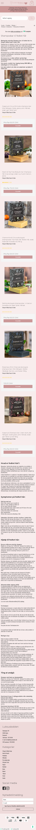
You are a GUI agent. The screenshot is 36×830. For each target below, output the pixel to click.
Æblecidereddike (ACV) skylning (16, 601)
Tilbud (4, 774)
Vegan (3, 765)
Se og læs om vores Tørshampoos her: (10, 625)
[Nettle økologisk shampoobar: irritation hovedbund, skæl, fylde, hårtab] (18, 284)
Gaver (3, 776)
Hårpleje (4, 758)
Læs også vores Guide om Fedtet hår (9, 630)
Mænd (3, 771)
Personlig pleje (6, 760)
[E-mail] (18, 803)
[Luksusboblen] (18, 3)
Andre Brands (5, 753)
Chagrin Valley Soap (7, 751)
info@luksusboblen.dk (11, 740)
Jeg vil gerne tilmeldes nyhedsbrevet (14, 806)
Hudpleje (4, 755)
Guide (3, 778)
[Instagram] (7, 789)
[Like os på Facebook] (4, 789)
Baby (3, 769)
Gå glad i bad (5, 762)
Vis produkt (18, 126)
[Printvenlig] (34, 25)
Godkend (18, 809)
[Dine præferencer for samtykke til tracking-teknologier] (33, 827)
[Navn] (18, 799)
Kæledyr (4, 767)
